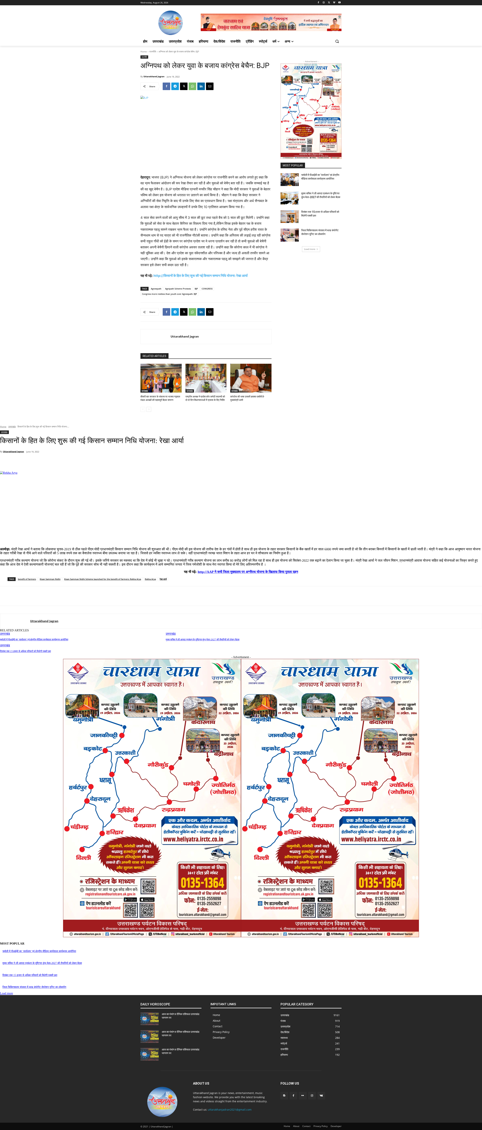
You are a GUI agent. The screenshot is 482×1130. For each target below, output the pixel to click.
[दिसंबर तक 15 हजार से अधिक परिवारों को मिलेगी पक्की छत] (290, 216)
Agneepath (156, 288)
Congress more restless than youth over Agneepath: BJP (169, 293)
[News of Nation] (170, 23)
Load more (309, 249)
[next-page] (148, 409)
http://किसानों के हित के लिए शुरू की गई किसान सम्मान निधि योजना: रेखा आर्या (200, 276)
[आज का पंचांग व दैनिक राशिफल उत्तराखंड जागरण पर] (149, 1018)
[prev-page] (142, 409)
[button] (337, 41)
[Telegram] (175, 86)
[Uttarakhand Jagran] (156, 336)
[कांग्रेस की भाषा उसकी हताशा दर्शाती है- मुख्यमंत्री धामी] (251, 378)
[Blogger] (284, 1095)
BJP (196, 288)
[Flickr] (302, 1095)
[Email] (210, 86)
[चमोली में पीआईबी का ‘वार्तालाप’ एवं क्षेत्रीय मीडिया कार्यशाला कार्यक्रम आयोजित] (290, 179)
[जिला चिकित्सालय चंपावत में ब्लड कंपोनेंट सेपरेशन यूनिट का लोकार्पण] (290, 235)
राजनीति (152, 51)
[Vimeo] (334, 3)
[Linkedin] (201, 86)
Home (143, 51)
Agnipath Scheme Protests (178, 288)
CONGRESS (207, 288)
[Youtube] (339, 3)
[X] (329, 3)
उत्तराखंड (145, 391)
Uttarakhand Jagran (153, 76)
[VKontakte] (321, 1095)
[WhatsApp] (192, 86)
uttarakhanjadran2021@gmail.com (230, 1109)
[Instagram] (324, 3)
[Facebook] (318, 3)
